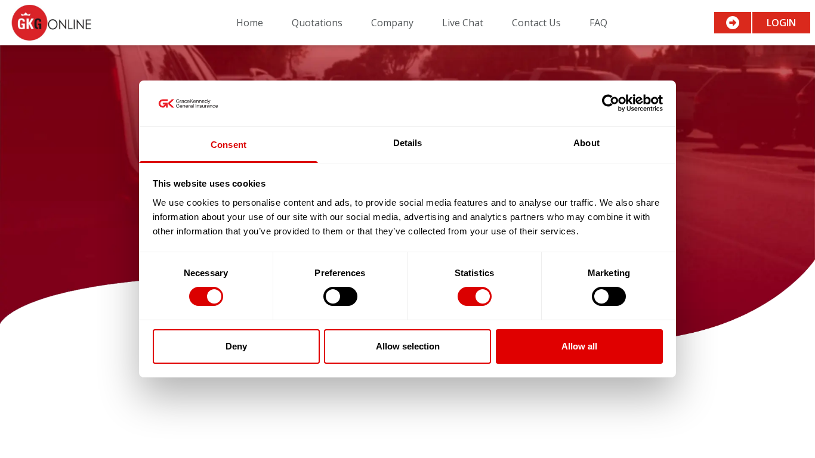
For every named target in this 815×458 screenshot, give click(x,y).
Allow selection (408, 346)
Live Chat (462, 22)
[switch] (340, 296)
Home (249, 22)
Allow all (579, 346)
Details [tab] (407, 143)
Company (392, 22)
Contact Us (536, 22)
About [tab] (586, 143)
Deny (236, 346)
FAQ (598, 22)
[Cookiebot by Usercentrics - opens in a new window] (610, 103)
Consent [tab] (228, 145)
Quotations (317, 22)
